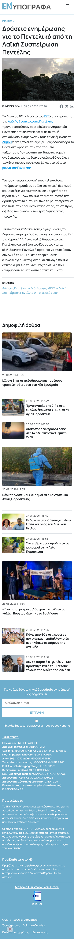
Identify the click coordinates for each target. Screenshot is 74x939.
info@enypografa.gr (26, 766)
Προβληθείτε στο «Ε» (17, 859)
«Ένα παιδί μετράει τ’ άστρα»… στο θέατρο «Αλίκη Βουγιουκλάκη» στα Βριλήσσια (33, 611)
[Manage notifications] (10, 929)
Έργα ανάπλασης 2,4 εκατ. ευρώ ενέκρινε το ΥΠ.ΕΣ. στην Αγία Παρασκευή (47, 410)
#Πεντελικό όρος (46, 293)
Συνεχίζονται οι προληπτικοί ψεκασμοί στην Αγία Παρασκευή (47, 547)
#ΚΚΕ (51, 288)
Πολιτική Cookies (34, 925)
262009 (37, 904)
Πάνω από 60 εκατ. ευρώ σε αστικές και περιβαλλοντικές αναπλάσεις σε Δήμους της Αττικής (47, 640)
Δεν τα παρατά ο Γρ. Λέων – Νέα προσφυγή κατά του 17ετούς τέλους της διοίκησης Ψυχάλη (49, 666)
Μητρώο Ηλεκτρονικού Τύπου (37, 887)
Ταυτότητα (10, 737)
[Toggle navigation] (67, 6)
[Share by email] (72, 106)
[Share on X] (67, 106)
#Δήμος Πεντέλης (14, 288)
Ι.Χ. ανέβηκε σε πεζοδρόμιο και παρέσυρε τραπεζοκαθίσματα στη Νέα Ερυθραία (32, 382)
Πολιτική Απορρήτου (15, 932)
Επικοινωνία (40, 932)
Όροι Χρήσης (11, 925)
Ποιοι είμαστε (12, 800)
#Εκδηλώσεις (37, 288)
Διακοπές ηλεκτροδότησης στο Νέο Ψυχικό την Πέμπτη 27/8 (46, 433)
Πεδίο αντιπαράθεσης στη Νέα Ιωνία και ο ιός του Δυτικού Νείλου (48, 524)
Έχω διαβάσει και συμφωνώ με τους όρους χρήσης (37, 725)
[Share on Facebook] (61, 106)
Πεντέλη (8, 21)
